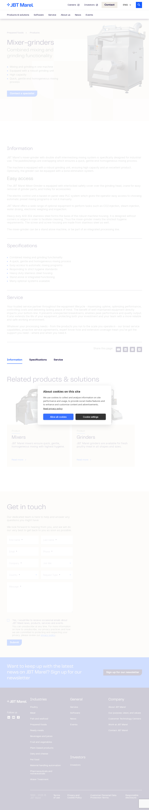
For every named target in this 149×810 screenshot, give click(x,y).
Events (89, 15)
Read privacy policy (53, 408)
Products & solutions (18, 15)
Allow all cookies (58, 416)
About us (65, 15)
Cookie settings (90, 416)
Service (52, 15)
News (78, 15)
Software (39, 15)
